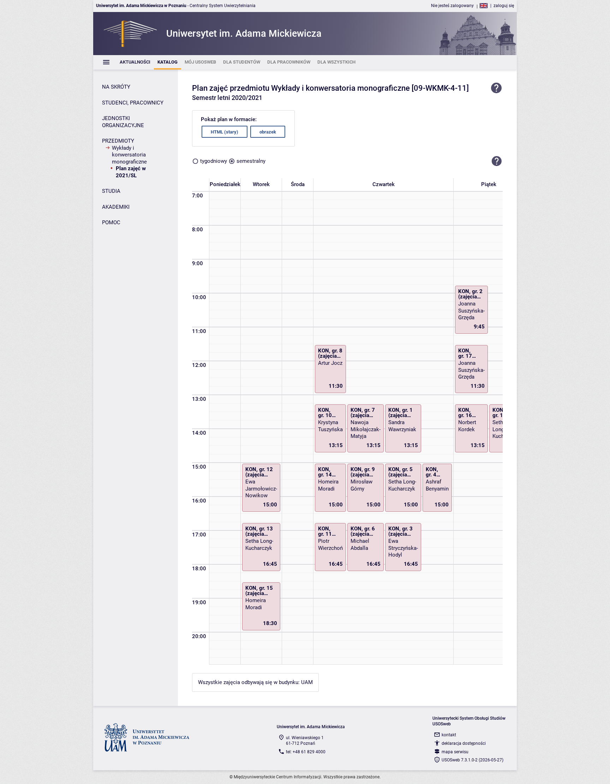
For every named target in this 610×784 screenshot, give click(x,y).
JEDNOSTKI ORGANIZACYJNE (123, 122)
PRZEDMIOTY (118, 141)
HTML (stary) (224, 132)
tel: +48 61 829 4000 (305, 751)
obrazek (267, 132)
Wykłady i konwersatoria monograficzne (129, 155)
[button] (497, 161)
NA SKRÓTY (116, 87)
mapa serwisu (455, 751)
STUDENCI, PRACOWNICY (132, 103)
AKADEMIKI (116, 207)
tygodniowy (213, 161)
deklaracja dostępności (464, 743)
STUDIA (111, 191)
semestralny (251, 161)
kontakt (449, 734)
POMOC (111, 222)
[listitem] (135, 62)
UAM (307, 682)
